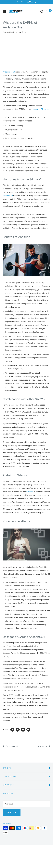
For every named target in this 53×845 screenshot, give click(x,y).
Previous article (12, 746)
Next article (42, 746)
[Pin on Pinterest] (18, 730)
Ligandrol (36, 109)
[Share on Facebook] (12, 730)
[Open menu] (4, 11)
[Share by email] (28, 730)
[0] (48, 11)
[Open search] (42, 11)
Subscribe (11, 812)
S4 (11, 195)
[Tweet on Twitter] (23, 730)
